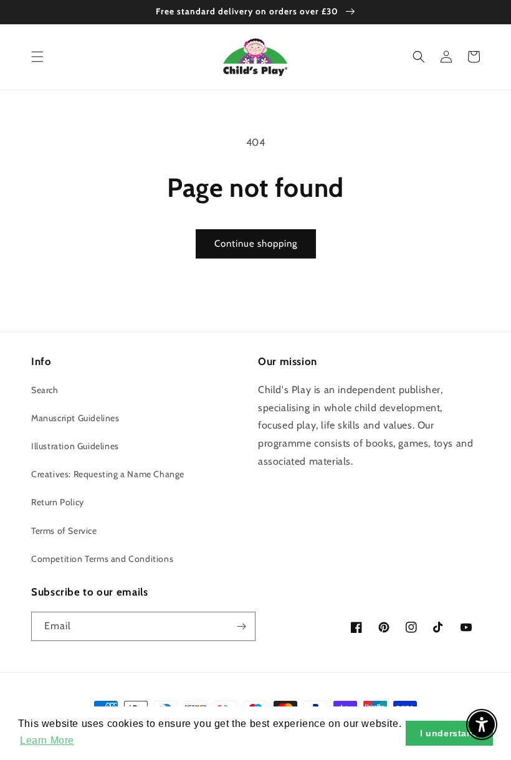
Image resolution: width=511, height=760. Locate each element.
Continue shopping (255, 243)
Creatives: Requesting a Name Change (107, 474)
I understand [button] (449, 733)
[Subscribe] (241, 626)
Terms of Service (64, 530)
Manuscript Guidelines (75, 418)
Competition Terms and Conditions (102, 558)
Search (45, 390)
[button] (37, 56)
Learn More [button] (47, 740)
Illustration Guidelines (75, 446)
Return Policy (57, 502)
